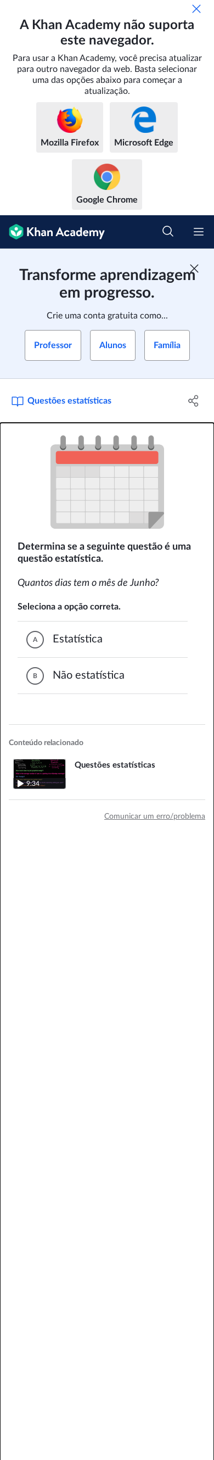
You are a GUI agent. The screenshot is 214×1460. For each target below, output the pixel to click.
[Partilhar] (193, 401)
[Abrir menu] (198, 231)
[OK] (196, 9)
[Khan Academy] (52, 232)
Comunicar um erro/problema (154, 816)
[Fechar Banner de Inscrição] (194, 268)
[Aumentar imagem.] (107, 482)
